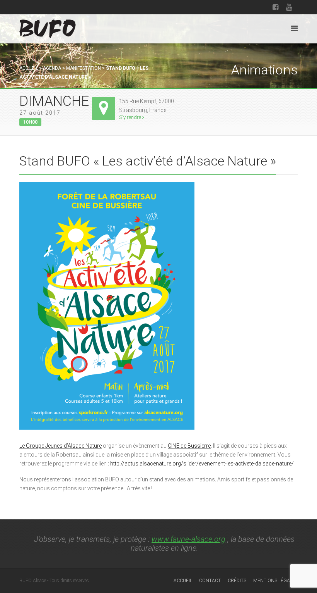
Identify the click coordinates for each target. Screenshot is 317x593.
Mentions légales (275, 580)
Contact (210, 580)
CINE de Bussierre (189, 446)
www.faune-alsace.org (188, 539)
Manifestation (83, 68)
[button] (22, 446)
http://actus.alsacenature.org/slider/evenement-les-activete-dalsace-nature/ (202, 463)
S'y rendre (130, 117)
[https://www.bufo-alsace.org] (47, 27)
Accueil (28, 68)
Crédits (237, 580)
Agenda (52, 68)
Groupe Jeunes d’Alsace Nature (64, 446)
